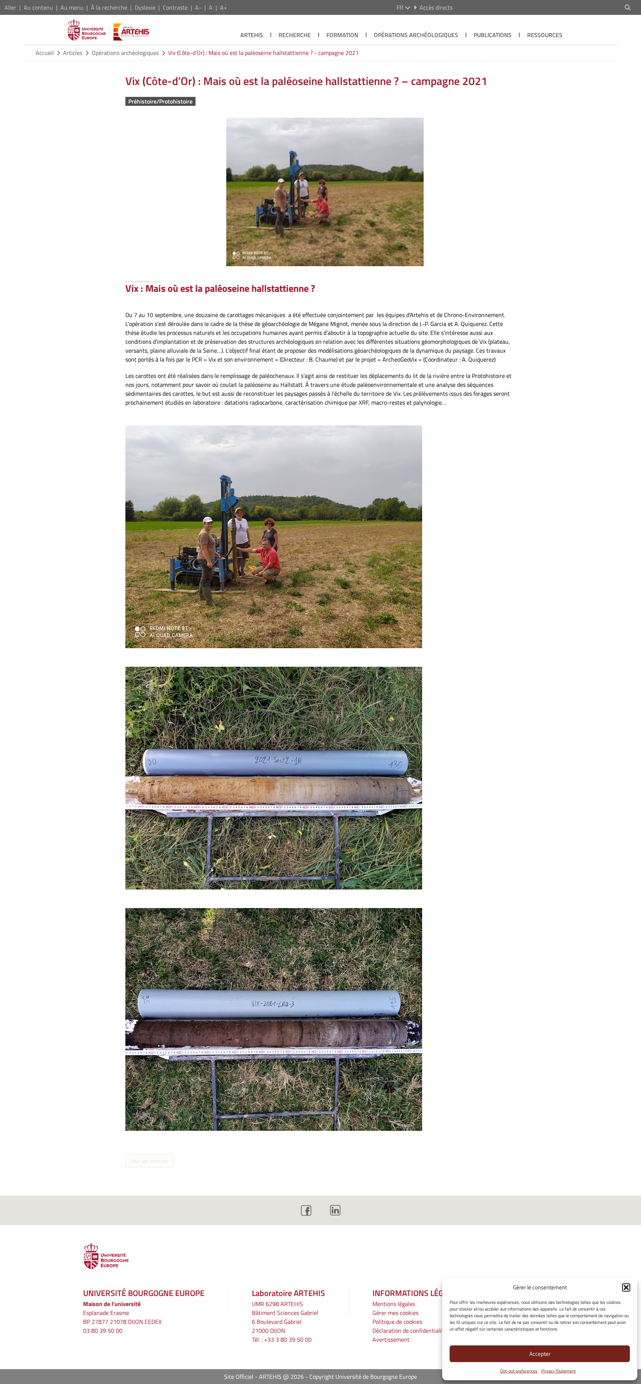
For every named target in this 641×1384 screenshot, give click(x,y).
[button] (626, 1287)
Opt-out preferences (519, 1370)
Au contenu (38, 7)
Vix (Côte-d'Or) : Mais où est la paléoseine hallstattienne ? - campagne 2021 (263, 52)
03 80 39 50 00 (102, 1330)
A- (198, 7)
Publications (493, 35)
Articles (72, 52)
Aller (10, 7)
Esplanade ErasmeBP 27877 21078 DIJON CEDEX (122, 1317)
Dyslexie (145, 7)
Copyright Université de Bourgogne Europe (363, 1376)
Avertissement (391, 1339)
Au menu (71, 7)
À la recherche (109, 7)
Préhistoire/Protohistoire (160, 101)
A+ (223, 7)
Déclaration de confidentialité (409, 1330)
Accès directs (436, 7)
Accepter (539, 1353)
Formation (342, 35)
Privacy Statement (558, 1370)
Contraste (175, 7)
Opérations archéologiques (416, 35)
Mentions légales (393, 1303)
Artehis (251, 35)
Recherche (295, 35)
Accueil (45, 52)
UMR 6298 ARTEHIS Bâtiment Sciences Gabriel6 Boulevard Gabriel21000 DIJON (285, 1317)
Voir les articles (149, 1160)
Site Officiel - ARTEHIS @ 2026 (264, 1376)
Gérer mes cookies (395, 1312)
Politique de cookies (397, 1321)
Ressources (544, 35)
